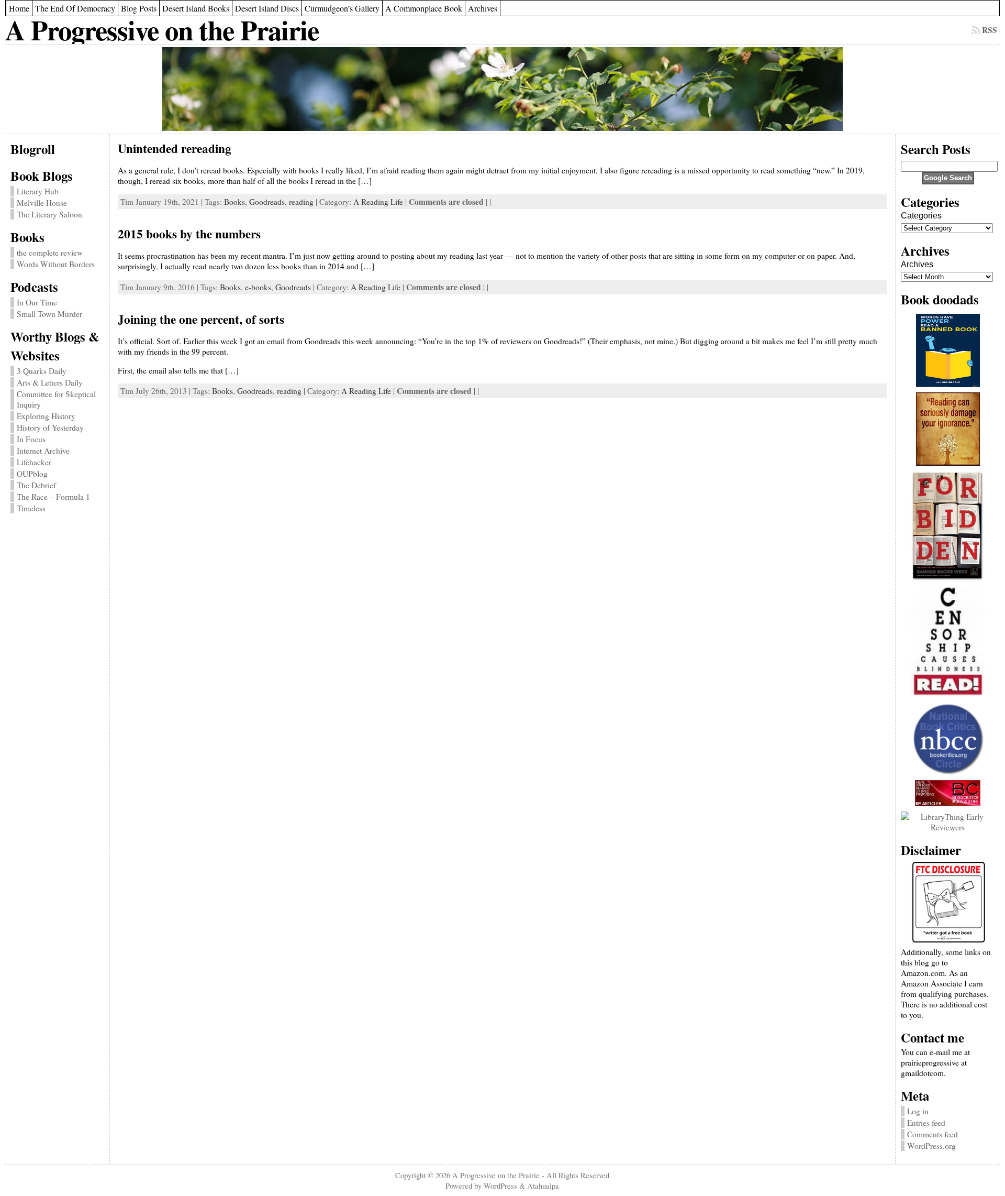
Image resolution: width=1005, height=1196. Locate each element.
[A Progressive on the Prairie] (502, 89)
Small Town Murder (49, 314)
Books (234, 201)
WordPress (500, 1185)
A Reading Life (378, 201)
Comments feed (932, 1134)
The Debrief (36, 485)
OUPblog (32, 473)
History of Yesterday (50, 427)
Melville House (42, 202)
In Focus (31, 439)
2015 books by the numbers (189, 234)
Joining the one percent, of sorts (201, 319)
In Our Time (37, 302)
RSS (989, 30)
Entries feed (926, 1122)
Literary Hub (38, 191)
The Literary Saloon (49, 214)
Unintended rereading (174, 148)
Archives (917, 264)
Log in (918, 1111)
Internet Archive (43, 450)
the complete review (50, 252)
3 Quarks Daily (41, 371)
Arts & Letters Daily (50, 382)
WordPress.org (931, 1145)
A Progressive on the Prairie (162, 29)
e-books (258, 287)
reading (301, 201)
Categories (921, 215)
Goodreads (267, 201)
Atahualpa (543, 1185)
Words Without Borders (56, 264)
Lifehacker (34, 462)
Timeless (31, 508)
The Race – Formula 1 (53, 496)
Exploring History (46, 416)
